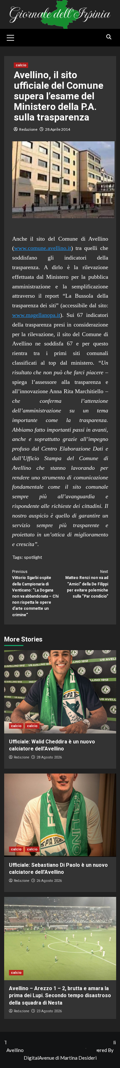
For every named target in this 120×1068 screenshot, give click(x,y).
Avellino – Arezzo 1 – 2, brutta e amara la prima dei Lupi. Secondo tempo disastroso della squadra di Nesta (60, 995)
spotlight (33, 557)
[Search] (109, 37)
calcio (21, 65)
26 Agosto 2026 (49, 881)
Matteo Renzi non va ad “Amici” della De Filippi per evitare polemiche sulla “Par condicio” (86, 584)
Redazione (28, 129)
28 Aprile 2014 (57, 129)
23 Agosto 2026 (49, 1011)
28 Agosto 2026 (49, 757)
